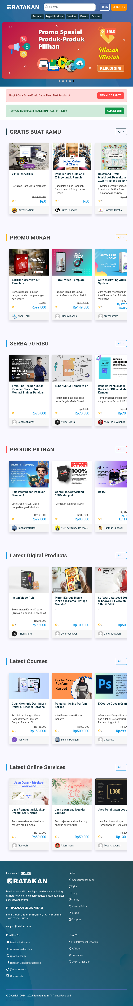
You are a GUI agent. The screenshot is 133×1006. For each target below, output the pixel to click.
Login (104, 7)
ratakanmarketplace (21, 949)
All (120, 131)
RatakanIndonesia (20, 942)
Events (84, 16)
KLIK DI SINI (114, 110)
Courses (96, 16)
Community (16, 976)
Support (76, 919)
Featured (37, 16)
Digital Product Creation (85, 942)
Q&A (74, 886)
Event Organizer (81, 962)
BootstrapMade (27, 1000)
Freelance (77, 955)
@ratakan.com (17, 969)
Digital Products (54, 16)
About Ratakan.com (83, 880)
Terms (75, 899)
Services (72, 16)
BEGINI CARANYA (111, 95)
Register (119, 7)
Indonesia (11, 873)
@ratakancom (18, 956)
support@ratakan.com (18, 926)
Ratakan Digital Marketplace (25, 962)
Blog (74, 893)
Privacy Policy (79, 906)
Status (75, 913)
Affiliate (76, 948)
